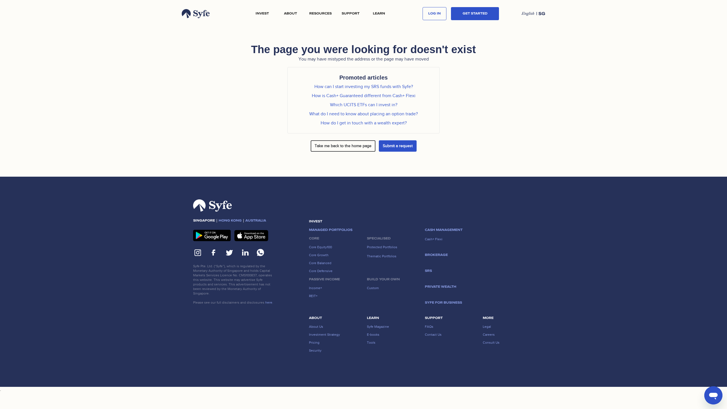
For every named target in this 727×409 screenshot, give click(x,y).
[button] (262, 13)
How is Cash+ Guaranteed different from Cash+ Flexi (363, 95)
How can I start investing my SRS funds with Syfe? (363, 86)
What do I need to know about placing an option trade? (363, 113)
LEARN (379, 13)
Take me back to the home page (343, 146)
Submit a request (398, 146)
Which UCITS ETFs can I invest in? (363, 104)
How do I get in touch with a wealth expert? (364, 123)
